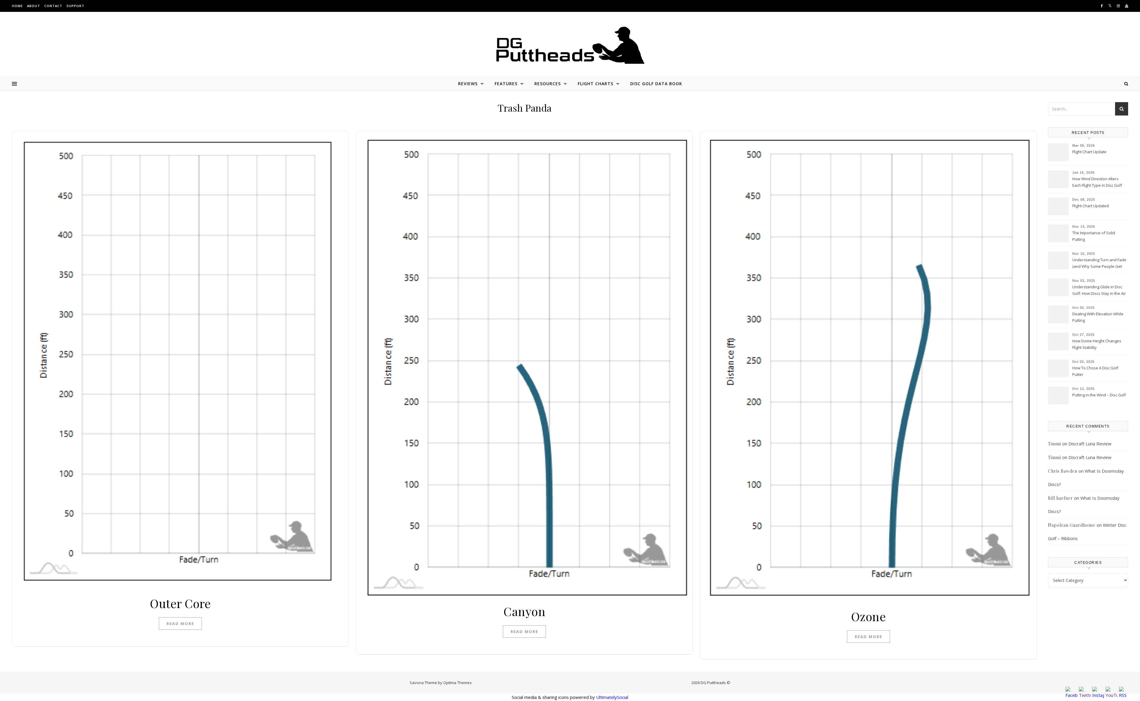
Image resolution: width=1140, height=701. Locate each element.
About (33, 6)
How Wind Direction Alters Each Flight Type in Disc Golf (1097, 182)
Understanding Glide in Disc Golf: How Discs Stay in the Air (1099, 290)
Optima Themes (457, 682)
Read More (180, 623)
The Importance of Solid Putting (1093, 236)
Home (17, 6)
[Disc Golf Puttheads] (570, 45)
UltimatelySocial (612, 697)
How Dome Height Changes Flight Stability (1096, 344)
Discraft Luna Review (1090, 444)
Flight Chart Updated (1090, 205)
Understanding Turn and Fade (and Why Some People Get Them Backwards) (1099, 263)
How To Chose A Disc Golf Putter (1095, 371)
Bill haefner (1060, 498)
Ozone (868, 616)
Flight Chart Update (1089, 151)
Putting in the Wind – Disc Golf (1099, 395)
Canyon (524, 611)
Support (75, 6)
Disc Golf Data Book (656, 83)
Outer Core (180, 603)
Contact (53, 6)
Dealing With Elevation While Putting (1097, 317)
